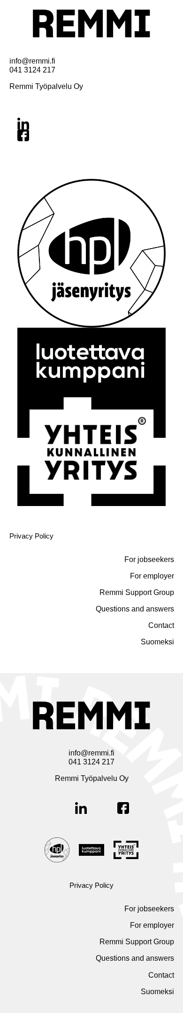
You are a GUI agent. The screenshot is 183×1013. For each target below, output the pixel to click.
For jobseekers (149, 559)
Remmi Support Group (136, 592)
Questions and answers (135, 609)
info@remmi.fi (32, 61)
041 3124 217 (32, 70)
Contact (161, 625)
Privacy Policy (31, 536)
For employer (152, 576)
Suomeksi (157, 642)
